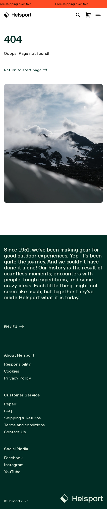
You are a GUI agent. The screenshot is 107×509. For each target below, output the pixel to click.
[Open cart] (88, 15)
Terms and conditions (24, 424)
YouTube (12, 471)
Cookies (11, 371)
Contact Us (15, 431)
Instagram (13, 464)
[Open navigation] (98, 15)
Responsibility (17, 364)
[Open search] (78, 15)
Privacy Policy (17, 378)
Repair (10, 403)
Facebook (13, 457)
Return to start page (23, 70)
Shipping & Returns (22, 417)
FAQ (8, 410)
